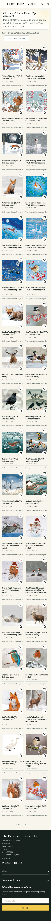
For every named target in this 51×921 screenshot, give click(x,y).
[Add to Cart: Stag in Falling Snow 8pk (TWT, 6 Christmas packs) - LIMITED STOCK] (44, 711)
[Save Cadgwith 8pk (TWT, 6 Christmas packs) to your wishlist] (44, 473)
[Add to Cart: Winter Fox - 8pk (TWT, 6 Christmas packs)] (20, 197)
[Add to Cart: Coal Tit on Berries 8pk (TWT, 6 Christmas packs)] (44, 326)
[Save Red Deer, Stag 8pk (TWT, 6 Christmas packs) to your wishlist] (44, 604)
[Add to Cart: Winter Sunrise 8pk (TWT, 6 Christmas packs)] (20, 495)
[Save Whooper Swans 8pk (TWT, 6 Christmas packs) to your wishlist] (20, 733)
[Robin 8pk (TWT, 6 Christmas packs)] (36, 658)
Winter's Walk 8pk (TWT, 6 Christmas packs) (11, 162)
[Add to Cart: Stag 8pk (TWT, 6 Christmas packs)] (20, 368)
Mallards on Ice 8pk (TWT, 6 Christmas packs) (36, 375)
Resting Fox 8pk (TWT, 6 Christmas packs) (11, 333)
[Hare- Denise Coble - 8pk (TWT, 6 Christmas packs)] (12, 228)
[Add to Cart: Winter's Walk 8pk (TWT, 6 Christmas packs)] (20, 155)
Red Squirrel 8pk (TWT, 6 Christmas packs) (11, 807)
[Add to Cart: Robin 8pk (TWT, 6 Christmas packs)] (44, 669)
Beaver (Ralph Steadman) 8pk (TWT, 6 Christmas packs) (11, 590)
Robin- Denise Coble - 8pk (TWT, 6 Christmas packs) (36, 204)
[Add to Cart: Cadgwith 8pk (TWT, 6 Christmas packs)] (44, 495)
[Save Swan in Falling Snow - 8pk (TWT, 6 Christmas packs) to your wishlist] (44, 132)
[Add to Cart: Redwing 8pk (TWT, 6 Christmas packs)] (20, 453)
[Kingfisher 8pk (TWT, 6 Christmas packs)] (12, 658)
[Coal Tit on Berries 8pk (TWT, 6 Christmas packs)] (36, 315)
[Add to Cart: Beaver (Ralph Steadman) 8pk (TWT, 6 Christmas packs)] (20, 582)
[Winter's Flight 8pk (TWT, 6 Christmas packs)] (12, 59)
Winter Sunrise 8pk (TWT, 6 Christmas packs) (12, 502)
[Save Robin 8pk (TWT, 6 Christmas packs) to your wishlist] (44, 646)
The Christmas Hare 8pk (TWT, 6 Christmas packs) (36, 77)
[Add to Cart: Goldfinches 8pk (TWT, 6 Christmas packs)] (44, 453)
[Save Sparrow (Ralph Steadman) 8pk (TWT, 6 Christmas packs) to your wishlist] (44, 515)
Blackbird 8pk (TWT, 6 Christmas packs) (10, 418)
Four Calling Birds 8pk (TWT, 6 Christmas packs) (36, 418)
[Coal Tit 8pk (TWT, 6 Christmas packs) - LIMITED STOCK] (36, 744)
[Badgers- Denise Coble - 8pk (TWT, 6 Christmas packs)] (12, 270)
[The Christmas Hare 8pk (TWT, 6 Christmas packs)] (36, 59)
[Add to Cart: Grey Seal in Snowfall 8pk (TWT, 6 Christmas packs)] (20, 626)
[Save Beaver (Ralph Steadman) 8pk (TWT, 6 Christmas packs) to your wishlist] (20, 560)
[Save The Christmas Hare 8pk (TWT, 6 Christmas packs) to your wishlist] (44, 48)
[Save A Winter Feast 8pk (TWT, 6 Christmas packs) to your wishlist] (20, 90)
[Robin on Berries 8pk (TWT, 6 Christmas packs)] (36, 789)
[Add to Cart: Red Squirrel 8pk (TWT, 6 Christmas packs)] (20, 800)
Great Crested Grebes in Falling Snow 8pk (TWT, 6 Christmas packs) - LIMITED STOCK (36, 590)
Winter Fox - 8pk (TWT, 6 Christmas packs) (11, 204)
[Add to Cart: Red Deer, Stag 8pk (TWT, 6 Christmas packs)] (44, 626)
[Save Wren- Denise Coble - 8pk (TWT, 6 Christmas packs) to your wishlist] (44, 259)
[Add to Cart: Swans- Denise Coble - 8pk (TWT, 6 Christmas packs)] (44, 239)
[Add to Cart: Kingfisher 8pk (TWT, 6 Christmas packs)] (20, 669)
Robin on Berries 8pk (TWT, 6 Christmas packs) (37, 807)
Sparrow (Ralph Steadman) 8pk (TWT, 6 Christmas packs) (36, 545)
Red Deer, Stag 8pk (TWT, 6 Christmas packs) (36, 633)
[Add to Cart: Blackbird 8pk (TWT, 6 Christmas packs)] (20, 411)
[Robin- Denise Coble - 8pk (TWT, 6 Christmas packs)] (36, 186)
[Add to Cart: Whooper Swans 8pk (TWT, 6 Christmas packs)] (20, 756)
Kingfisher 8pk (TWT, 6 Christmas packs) (10, 676)
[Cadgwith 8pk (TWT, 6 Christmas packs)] (36, 484)
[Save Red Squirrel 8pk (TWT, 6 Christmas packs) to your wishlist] (20, 778)
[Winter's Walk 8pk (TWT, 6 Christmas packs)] (12, 144)
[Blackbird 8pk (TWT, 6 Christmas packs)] (12, 400)
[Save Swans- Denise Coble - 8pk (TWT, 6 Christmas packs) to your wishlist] (44, 217)
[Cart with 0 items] (47, 4)
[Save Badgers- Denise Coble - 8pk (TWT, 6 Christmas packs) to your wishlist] (20, 259)
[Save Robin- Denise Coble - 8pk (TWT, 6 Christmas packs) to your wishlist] (44, 175)
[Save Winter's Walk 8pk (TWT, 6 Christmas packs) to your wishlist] (20, 132)
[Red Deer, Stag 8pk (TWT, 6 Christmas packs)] (36, 615)
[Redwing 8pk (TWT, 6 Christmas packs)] (12, 442)
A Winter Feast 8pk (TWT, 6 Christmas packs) (12, 119)
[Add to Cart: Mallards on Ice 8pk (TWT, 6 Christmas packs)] (44, 368)
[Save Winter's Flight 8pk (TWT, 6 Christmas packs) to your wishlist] (20, 48)
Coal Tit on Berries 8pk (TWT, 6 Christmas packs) (37, 333)
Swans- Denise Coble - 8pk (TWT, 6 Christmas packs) (36, 246)
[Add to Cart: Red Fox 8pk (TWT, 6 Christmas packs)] (20, 711)
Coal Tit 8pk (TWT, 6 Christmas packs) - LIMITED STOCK (36, 764)
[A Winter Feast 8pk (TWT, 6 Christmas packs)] (12, 101)
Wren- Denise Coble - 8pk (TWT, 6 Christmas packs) (36, 288)
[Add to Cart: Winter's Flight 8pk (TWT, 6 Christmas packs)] (20, 70)
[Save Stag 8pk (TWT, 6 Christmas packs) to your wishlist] (20, 346)
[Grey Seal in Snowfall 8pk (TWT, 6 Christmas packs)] (12, 615)
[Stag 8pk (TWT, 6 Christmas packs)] (12, 357)
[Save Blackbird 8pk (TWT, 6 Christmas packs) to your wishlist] (20, 388)
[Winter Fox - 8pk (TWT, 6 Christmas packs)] (12, 186)
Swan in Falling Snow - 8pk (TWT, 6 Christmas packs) (36, 162)
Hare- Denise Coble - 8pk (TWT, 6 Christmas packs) (12, 246)
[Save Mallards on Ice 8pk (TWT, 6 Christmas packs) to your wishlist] (44, 346)
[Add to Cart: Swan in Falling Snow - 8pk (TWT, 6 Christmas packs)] (44, 155)
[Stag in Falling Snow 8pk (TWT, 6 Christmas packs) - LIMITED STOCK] (36, 700)
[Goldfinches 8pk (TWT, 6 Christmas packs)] (36, 442)
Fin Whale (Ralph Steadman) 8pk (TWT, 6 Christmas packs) (12, 545)
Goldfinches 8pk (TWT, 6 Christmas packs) (35, 460)
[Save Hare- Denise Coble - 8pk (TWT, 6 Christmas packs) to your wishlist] (20, 217)
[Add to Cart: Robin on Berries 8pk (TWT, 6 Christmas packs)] (44, 800)
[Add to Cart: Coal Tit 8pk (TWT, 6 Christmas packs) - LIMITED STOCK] (44, 756)
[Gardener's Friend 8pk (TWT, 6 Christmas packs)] (36, 101)
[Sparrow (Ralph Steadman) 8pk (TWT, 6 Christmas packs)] (36, 526)
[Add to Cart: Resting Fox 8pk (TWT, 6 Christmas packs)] (20, 326)
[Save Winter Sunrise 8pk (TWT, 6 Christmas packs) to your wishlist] (20, 473)
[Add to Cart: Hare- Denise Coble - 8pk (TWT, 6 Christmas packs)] (20, 239)
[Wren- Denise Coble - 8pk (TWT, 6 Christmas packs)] (36, 270)
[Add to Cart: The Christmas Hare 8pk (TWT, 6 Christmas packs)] (44, 70)
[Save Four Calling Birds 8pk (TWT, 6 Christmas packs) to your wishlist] (44, 388)
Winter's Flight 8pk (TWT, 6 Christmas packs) (12, 77)
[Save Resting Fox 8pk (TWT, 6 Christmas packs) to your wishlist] (20, 304)
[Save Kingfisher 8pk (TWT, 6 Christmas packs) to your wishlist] (20, 646)
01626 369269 (7, 852)
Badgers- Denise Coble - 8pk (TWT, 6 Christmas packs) (13, 288)
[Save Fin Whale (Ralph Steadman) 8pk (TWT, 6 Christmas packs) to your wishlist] (20, 515)
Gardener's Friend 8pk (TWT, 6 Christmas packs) (36, 119)
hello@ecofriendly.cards (11, 855)
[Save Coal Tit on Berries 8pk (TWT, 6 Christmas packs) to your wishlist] (44, 304)
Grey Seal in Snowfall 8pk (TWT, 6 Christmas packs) (12, 633)
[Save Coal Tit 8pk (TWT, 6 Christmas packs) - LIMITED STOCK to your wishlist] (44, 733)
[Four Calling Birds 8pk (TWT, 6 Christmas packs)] (36, 400)
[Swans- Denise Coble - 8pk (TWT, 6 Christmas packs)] (36, 228)
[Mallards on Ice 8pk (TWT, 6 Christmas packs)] (36, 357)
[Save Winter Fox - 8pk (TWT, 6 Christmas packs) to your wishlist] (20, 175)
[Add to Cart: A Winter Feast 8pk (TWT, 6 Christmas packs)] (20, 112)
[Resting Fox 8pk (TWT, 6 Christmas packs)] (12, 315)
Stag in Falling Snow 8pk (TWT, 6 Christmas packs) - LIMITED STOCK (36, 719)
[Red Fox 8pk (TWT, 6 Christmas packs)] (12, 700)
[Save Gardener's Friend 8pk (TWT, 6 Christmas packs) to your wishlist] (44, 90)
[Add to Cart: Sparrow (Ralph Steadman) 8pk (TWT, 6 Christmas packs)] (44, 537)
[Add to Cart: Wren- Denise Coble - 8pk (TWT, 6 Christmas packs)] (44, 281)
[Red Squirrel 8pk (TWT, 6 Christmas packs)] (12, 789)
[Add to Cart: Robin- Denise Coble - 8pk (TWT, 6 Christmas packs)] (44, 197)
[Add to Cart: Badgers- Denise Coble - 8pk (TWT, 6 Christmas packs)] (20, 281)
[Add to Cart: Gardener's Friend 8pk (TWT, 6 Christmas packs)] (44, 112)
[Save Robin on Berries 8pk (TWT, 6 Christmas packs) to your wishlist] (44, 778)
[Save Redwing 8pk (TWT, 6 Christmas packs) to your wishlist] (20, 431)
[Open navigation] (3, 4)
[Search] (42, 4)
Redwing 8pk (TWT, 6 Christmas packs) (10, 460)
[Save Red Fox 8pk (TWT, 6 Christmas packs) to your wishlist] (20, 689)
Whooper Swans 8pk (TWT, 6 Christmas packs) (13, 763)
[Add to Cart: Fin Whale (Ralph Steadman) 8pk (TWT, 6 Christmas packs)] (20, 537)
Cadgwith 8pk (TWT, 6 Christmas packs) (34, 502)
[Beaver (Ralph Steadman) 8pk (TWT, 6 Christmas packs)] (12, 571)
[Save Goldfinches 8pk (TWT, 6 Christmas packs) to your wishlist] (44, 431)
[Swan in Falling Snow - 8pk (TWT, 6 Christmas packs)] (36, 144)
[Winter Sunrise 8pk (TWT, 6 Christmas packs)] (12, 484)
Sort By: (10, 38)
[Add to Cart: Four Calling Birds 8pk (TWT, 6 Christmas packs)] (44, 411)
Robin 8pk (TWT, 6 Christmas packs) (37, 676)
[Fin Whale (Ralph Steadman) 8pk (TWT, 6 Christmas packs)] (12, 526)
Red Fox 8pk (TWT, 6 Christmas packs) (9, 718)
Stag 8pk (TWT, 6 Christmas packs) (12, 375)
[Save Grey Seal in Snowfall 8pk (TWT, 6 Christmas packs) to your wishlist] (20, 604)
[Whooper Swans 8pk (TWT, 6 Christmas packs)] (12, 744)
